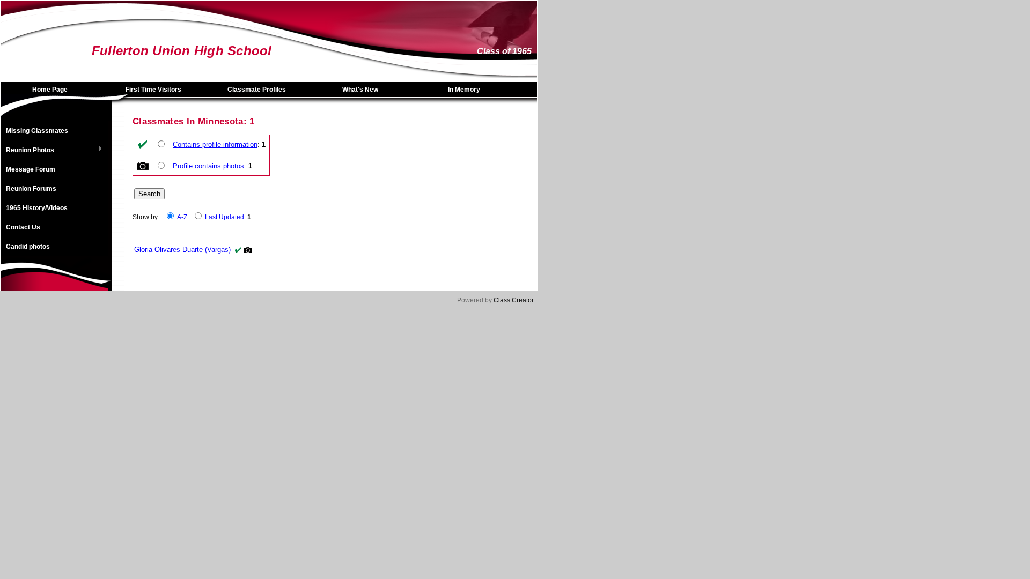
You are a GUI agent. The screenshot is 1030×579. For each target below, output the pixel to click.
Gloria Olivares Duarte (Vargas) (182, 250)
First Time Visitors (153, 89)
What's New (360, 89)
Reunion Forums (31, 188)
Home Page (50, 89)
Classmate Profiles (256, 89)
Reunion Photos (27, 150)
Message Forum (30, 169)
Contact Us (23, 227)
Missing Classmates (37, 131)
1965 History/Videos (37, 208)
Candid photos (28, 246)
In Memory (464, 89)
